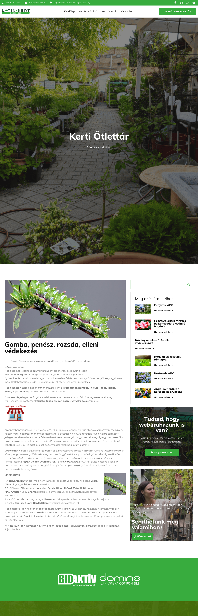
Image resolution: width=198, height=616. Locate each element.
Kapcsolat (126, 11)
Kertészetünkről (88, 11)
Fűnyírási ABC (163, 305)
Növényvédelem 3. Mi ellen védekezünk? (153, 342)
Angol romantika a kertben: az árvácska (168, 390)
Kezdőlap (69, 11)
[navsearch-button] (161, 284)
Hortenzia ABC (164, 373)
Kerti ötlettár (109, 11)
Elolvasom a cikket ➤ (163, 310)
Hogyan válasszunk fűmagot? (167, 358)
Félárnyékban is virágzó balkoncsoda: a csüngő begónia (170, 323)
